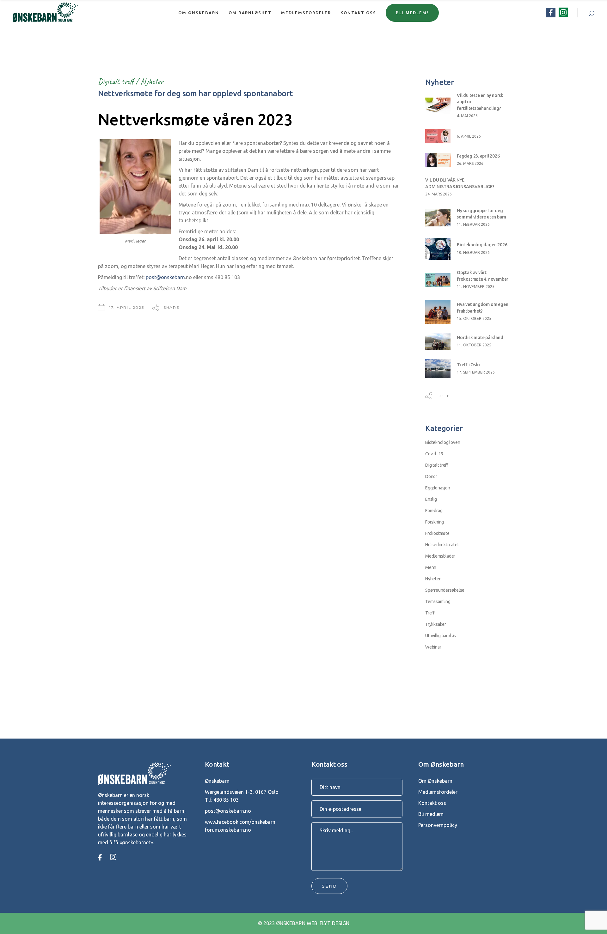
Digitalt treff (116, 81)
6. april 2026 (469, 136)
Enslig (431, 499)
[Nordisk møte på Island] (438, 341)
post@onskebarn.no (228, 811)
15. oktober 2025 (474, 318)
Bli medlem (431, 814)
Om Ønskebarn (435, 781)
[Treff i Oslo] (438, 368)
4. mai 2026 (467, 116)
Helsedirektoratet (442, 544)
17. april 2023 (126, 307)
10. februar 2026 (473, 252)
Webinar (433, 647)
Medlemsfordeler (437, 792)
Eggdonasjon (437, 487)
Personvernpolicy (437, 825)
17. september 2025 (476, 372)
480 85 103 (226, 800)
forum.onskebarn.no (228, 830)
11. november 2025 (475, 286)
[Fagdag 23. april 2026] (438, 160)
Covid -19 (434, 453)
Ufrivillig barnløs (440, 635)
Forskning (434, 521)
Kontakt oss (432, 803)
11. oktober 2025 (474, 345)
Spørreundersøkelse (444, 590)
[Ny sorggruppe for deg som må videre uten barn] (438, 217)
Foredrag (433, 510)
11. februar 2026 (473, 224)
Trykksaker (435, 624)
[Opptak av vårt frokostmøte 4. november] (438, 280)
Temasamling (438, 601)
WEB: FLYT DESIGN (328, 923)
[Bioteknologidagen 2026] (438, 249)
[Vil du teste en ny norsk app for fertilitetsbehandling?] (438, 106)
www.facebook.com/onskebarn (240, 822)
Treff (430, 612)
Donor (431, 476)
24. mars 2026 (438, 194)
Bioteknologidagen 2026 (482, 244)
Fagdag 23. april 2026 (478, 156)
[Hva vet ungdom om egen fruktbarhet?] (438, 312)
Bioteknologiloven (442, 442)
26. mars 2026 (470, 163)
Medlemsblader (440, 556)
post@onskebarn (165, 277)
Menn (430, 567)
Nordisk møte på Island (480, 337)
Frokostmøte (437, 533)
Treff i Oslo (468, 364)
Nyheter (151, 81)
